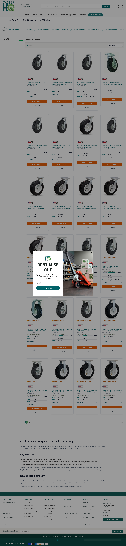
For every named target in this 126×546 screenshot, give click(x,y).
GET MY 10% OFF (48, 288)
